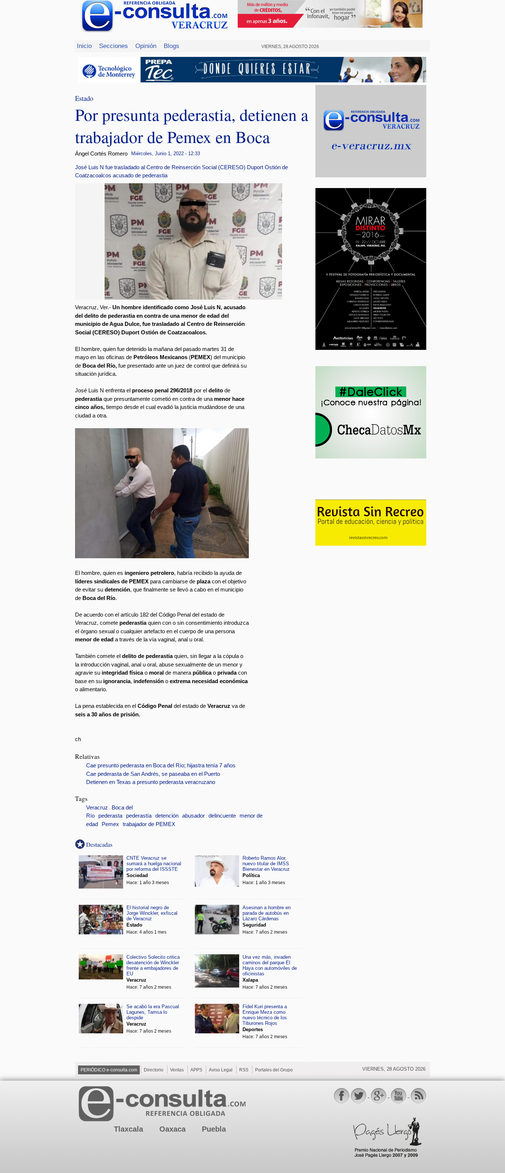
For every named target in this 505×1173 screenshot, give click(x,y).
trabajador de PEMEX (149, 824)
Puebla (214, 1129)
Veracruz (97, 808)
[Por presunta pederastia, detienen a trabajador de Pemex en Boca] (193, 297)
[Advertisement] (282, 422)
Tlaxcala (128, 1129)
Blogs (171, 46)
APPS (196, 1070)
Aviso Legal (221, 1070)
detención (167, 816)
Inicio (84, 46)
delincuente (222, 816)
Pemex (110, 824)
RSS (243, 1070)
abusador (193, 816)
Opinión (145, 46)
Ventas (177, 1070)
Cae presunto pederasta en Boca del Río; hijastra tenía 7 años (160, 765)
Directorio (153, 1070)
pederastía (139, 816)
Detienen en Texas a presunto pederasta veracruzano (150, 782)
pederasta (110, 816)
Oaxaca (172, 1129)
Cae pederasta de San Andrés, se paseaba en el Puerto (153, 774)
